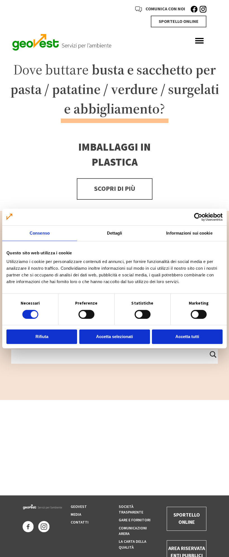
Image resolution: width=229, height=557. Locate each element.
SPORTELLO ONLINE (179, 21)
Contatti (80, 522)
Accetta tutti (187, 336)
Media (76, 514)
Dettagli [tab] (114, 233)
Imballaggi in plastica (114, 155)
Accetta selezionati (114, 336)
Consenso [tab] (40, 233)
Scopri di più (114, 189)
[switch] (86, 314)
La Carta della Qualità (132, 544)
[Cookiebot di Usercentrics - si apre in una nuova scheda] (198, 217)
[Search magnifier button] (213, 354)
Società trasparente (131, 509)
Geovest (79, 507)
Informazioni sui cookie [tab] (189, 233)
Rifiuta (41, 336)
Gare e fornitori (135, 520)
